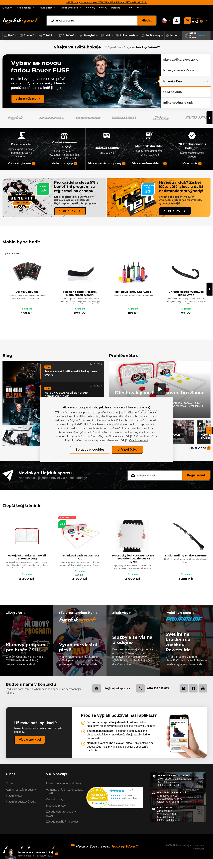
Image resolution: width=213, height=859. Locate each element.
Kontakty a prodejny (96, 7)
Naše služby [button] (46, 7)
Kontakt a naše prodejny (21, 789)
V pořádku (128, 449)
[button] (10, 35)
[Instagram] (184, 688)
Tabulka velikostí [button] (69, 7)
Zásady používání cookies (62, 821)
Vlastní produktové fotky (21, 801)
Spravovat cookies (90, 449)
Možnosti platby (56, 805)
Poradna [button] (115, 7)
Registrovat (196, 475)
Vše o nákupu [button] (24, 7)
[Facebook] (193, 688)
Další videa (197, 448)
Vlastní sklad (14, 795)
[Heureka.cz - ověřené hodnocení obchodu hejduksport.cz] (114, 797)
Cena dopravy (54, 799)
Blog (130, 7)
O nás (9, 783)
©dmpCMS (199, 848)
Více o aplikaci (30, 739)
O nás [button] (5, 7)
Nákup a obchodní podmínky (64, 783)
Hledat (146, 20)
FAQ (139, 7)
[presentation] (210, 117)
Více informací (138, 440)
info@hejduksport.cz (116, 688)
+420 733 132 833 (158, 688)
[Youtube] (203, 688)
